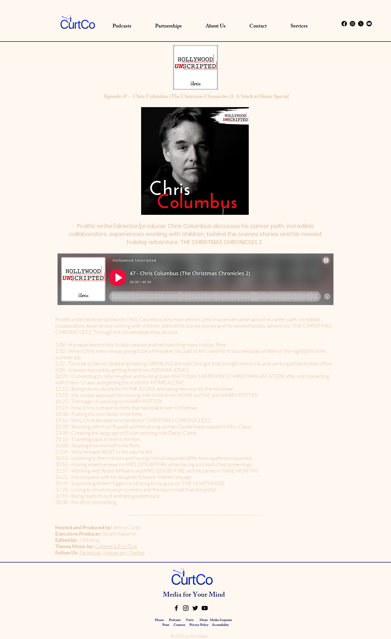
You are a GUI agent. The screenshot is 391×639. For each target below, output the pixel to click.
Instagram (114, 552)
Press (166, 625)
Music (204, 620)
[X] (361, 23)
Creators (179, 625)
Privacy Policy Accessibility (209, 625)
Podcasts (175, 620)
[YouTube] (204, 608)
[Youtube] (369, 23)
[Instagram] (352, 23)
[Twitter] (195, 608)
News (189, 620)
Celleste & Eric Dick (116, 546)
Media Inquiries (221, 620)
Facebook (90, 552)
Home (159, 620)
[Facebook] (344, 23)
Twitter (137, 552)
